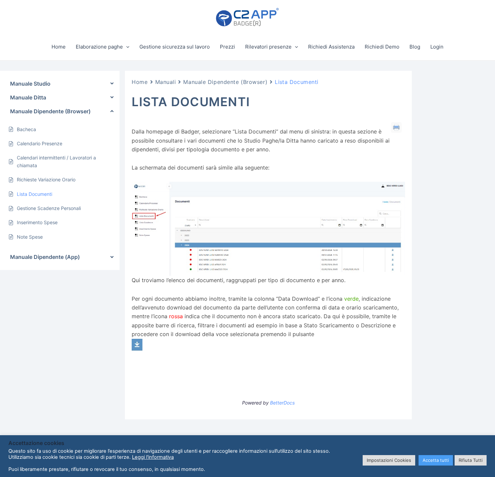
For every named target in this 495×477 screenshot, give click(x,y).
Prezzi (227, 46)
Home (59, 46)
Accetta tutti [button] (436, 460)
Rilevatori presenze (268, 46)
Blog (414, 46)
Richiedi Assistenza (331, 46)
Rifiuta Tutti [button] (471, 460)
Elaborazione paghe (99, 46)
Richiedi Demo (382, 46)
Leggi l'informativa (153, 457)
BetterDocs (282, 403)
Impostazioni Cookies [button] (389, 460)
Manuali (165, 82)
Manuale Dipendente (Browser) (225, 82)
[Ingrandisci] (396, 190)
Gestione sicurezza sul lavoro (174, 46)
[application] (126, 46)
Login (436, 46)
